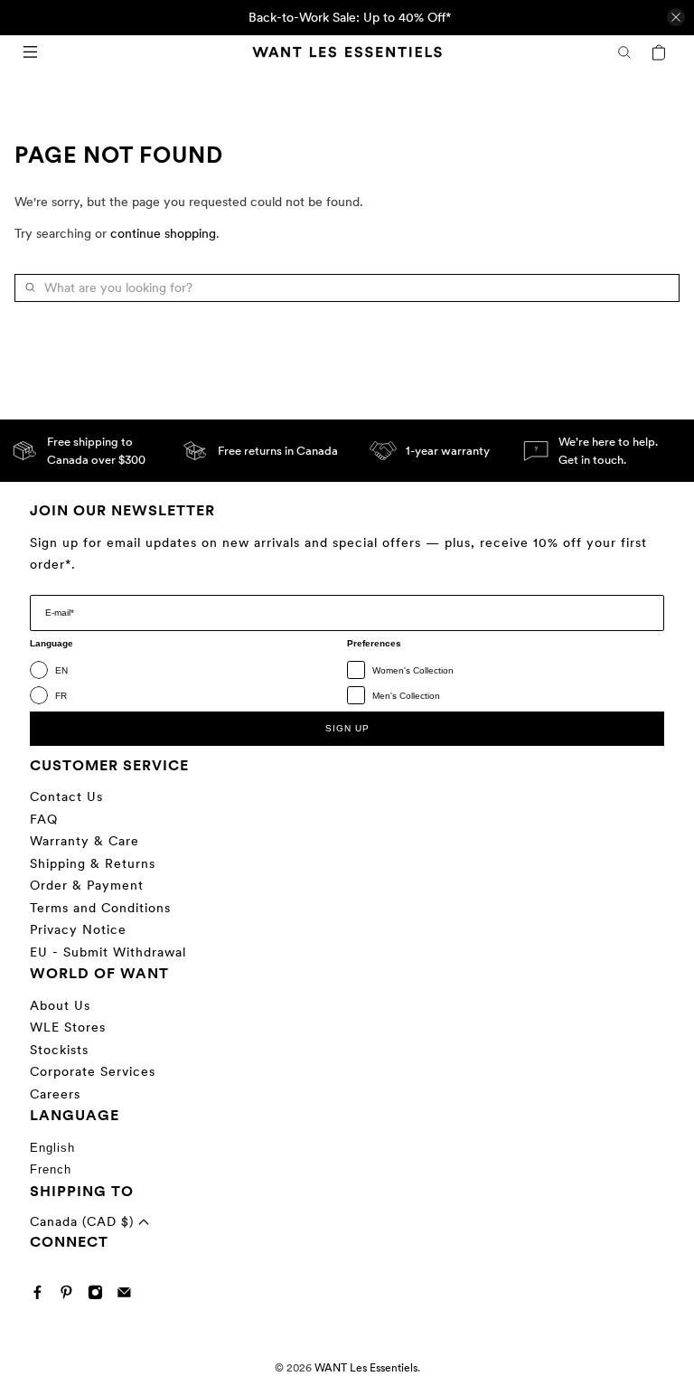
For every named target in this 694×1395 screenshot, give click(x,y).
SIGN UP (347, 728)
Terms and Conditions (100, 907)
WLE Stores (68, 1027)
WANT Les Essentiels (365, 1368)
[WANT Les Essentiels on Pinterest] (71, 1295)
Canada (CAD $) (84, 1221)
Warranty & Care (84, 841)
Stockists (59, 1049)
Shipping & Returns (92, 863)
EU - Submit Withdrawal (108, 952)
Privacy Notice (78, 929)
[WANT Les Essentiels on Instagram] (100, 1295)
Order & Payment (87, 885)
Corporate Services (92, 1071)
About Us (60, 1005)
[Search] (624, 52)
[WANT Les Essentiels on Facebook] (42, 1295)
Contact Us (66, 796)
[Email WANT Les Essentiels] (129, 1295)
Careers (55, 1094)
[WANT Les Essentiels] (347, 52)
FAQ (44, 819)
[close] (676, 17)
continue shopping (163, 233)
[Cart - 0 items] (658, 52)
